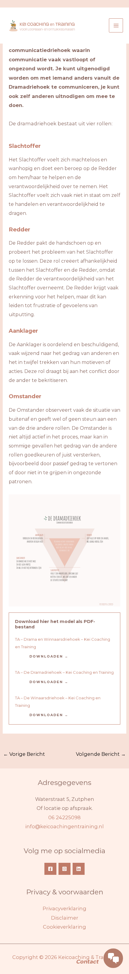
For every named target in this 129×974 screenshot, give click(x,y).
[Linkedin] (79, 869)
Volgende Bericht (101, 754)
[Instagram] (64, 869)
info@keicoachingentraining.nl (64, 826)
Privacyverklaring (64, 908)
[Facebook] (50, 869)
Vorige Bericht (24, 754)
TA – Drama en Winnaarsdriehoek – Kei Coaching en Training (62, 643)
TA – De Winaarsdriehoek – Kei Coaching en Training (57, 701)
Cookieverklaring (64, 927)
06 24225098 (64, 817)
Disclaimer (64, 918)
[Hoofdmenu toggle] (116, 25)
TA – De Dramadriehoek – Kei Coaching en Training (64, 672)
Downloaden (46, 656)
